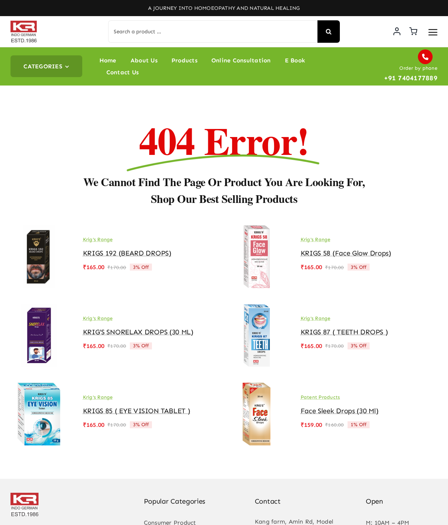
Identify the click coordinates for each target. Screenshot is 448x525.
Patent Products (320, 397)
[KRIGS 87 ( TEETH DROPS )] (256, 309)
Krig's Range (98, 240)
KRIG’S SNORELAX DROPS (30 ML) (138, 332)
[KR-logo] (23, 23)
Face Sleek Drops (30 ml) (340, 411)
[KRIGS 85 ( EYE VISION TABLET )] (39, 387)
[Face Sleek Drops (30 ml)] (256, 387)
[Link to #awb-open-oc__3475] (433, 32)
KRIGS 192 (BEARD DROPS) (127, 253)
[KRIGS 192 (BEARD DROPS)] (39, 230)
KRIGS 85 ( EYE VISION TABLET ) (136, 411)
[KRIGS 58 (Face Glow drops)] (256, 230)
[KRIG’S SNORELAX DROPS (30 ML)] (39, 309)
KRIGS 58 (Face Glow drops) (346, 253)
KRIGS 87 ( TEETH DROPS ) (344, 332)
